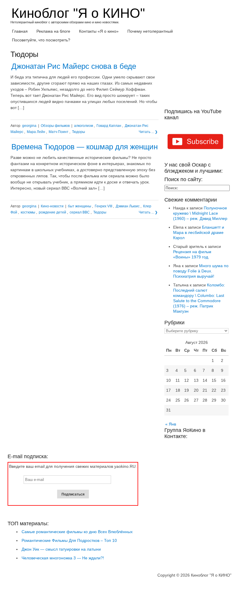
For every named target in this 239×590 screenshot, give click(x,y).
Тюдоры (78, 132)
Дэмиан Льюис (128, 206)
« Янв (170, 424)
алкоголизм (83, 126)
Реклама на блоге (53, 31)
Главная (20, 31)
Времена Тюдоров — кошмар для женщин (84, 147)
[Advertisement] (196, 79)
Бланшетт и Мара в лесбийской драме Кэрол (198, 232)
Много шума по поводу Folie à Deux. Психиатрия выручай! (201, 271)
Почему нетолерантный (150, 31)
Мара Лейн (36, 132)
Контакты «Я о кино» (99, 31)
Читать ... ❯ (148, 132)
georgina (29, 126)
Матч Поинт (58, 132)
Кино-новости (52, 206)
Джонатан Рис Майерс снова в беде (73, 66)
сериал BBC (80, 212)
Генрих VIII (103, 206)
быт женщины (79, 206)
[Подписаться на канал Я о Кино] (196, 142)
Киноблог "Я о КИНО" (78, 13)
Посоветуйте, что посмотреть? (41, 40)
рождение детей (52, 212)
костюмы (28, 212)
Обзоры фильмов (55, 126)
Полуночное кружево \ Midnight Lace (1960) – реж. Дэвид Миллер (200, 213)
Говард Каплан (108, 126)
